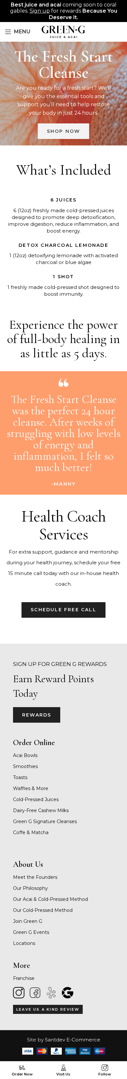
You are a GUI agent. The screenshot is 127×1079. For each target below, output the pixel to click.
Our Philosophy (30, 888)
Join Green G (27, 921)
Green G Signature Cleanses (45, 821)
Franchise (24, 978)
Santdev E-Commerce (72, 1040)
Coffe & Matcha (31, 832)
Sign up (40, 11)
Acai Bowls (25, 755)
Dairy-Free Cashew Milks (41, 810)
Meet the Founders (35, 877)
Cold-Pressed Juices (36, 799)
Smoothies (25, 766)
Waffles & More (30, 788)
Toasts (20, 777)
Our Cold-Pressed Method (43, 910)
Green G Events (31, 932)
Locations (24, 943)
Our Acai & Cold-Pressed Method (50, 899)
